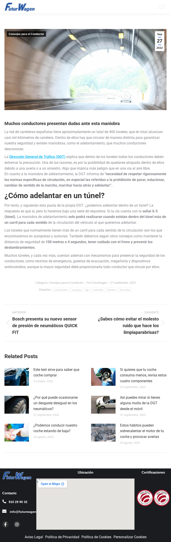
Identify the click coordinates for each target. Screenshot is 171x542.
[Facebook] (5, 524)
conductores (60, 290)
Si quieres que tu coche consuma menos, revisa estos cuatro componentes (143, 375)
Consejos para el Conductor (26, 34)
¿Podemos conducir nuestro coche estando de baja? (55, 428)
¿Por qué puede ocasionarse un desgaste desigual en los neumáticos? (55, 403)
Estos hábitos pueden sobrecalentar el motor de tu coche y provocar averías (142, 431)
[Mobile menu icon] (162, 6)
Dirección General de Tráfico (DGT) (37, 157)
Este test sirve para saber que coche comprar (56, 372)
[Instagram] (17, 524)
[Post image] (16, 377)
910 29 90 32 (18, 502)
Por (97, 282)
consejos (76, 290)
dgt (87, 290)
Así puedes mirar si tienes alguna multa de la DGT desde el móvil (140, 403)
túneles (112, 290)
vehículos (125, 290)
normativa (98, 290)
